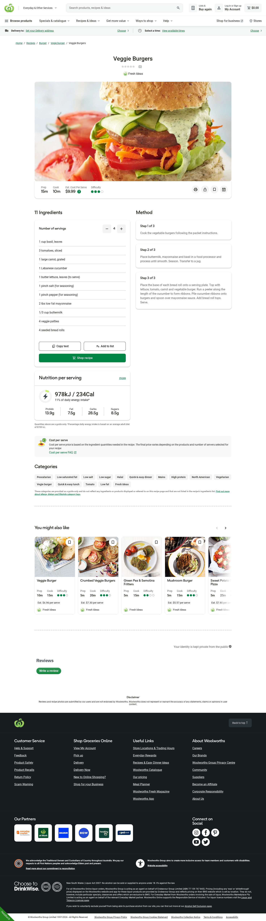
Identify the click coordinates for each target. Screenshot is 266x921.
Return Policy (22, 777)
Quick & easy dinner (140, 477)
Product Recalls (24, 770)
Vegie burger (58, 43)
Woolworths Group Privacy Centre (213, 762)
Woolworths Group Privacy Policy (110, 917)
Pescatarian (44, 477)
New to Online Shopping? (90, 777)
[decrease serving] (107, 228)
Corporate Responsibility (207, 791)
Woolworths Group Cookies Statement (149, 917)
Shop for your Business (88, 784)
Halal (120, 477)
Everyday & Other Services (37, 7)
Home (19, 43)
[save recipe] (214, 189)
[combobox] (124, 8)
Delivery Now (82, 770)
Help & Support (23, 748)
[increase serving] (121, 228)
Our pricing (140, 777)
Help (166, 21)
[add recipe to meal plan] (224, 189)
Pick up (78, 755)
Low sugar (105, 477)
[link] (133, 66)
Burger (43, 43)
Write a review (50, 671)
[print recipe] (196, 189)
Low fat (105, 484)
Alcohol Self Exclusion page (198, 906)
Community (199, 770)
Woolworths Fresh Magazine (151, 791)
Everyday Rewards (144, 755)
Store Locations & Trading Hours (153, 748)
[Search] (178, 8)
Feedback (20, 755)
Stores (258, 21)
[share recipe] (205, 189)
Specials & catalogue (52, 21)
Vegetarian (222, 477)
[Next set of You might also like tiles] (226, 528)
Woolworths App (143, 798)
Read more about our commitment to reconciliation (50, 868)
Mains (161, 477)
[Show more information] (79, 191)
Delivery (79, 762)
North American (201, 477)
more (122, 378)
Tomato (90, 484)
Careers (197, 748)
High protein (178, 477)
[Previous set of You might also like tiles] (217, 528)
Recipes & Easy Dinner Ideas (151, 762)
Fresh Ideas (135, 73)
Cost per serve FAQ (61, 452)
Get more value (116, 21)
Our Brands (199, 755)
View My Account (85, 748)
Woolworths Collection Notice (185, 917)
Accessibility (232, 917)
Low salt (88, 477)
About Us (198, 798)
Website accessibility (157, 865)
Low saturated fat (67, 477)
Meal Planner (141, 784)
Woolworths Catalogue (147, 770)
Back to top (239, 722)
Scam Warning (23, 784)
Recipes (30, 43)
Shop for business (228, 21)
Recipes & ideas (86, 21)
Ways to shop (144, 21)
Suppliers (198, 777)
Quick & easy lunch (68, 484)
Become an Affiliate (204, 784)
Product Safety (23, 762)
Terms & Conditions (213, 917)
